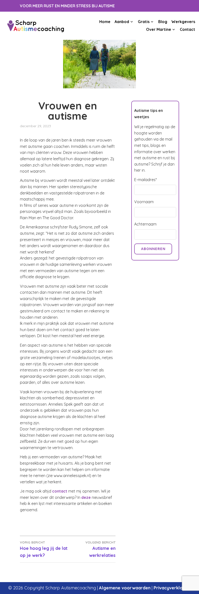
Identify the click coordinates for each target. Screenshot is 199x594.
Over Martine (158, 29)
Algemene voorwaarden (124, 588)
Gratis (143, 21)
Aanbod (122, 21)
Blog (162, 21)
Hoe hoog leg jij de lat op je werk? (43, 549)
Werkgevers (183, 21)
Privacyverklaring (172, 588)
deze (86, 497)
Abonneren (153, 248)
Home (104, 21)
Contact (187, 29)
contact (59, 491)
